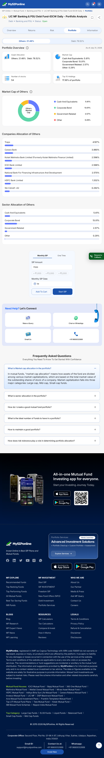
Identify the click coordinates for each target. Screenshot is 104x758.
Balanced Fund (75, 713)
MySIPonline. (49, 724)
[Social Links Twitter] (20, 560)
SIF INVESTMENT (46, 587)
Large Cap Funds (29, 713)
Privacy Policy (77, 623)
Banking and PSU (24, 21)
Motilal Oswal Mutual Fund (42, 689)
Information (92, 30)
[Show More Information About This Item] (27, 47)
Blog (8, 619)
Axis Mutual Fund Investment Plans (22, 698)
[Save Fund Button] (92, 17)
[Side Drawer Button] (99, 4)
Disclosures (76, 637)
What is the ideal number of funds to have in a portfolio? (34, 418)
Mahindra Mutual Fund (16, 689)
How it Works (44, 632)
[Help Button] (99, 745)
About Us (75, 582)
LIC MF (31, 695)
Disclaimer (76, 632)
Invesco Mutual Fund (15, 695)
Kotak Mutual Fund (61, 701)
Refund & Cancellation (81, 628)
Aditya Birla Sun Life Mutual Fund (41, 692)
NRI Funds (10, 605)
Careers (74, 605)
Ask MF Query (77, 596)
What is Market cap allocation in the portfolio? (29, 368)
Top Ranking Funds (15, 587)
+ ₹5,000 (62, 273)
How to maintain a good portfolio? (24, 429)
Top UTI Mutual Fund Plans (18, 701)
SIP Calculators (45, 619)
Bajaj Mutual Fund (55, 686)
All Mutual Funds (13, 596)
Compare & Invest (46, 628)
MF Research (12, 623)
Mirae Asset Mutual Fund (68, 689)
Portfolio (72, 30)
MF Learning (12, 637)
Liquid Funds (60, 713)
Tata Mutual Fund (42, 701)
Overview (11, 30)
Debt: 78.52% (77, 41)
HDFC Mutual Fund (15, 692)
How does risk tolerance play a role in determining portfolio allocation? (41, 440)
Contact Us (76, 600)
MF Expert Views (14, 628)
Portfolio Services (46, 605)
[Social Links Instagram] (34, 560)
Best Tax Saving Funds (16, 600)
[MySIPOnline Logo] (13, 4)
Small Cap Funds (14, 716)
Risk (52, 30)
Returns (31, 30)
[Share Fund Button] (99, 17)
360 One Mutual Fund (76, 686)
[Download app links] (62, 494)
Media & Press (77, 591)
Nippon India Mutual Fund (45, 705)
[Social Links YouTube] (27, 560)
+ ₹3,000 (50, 273)
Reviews (42, 637)
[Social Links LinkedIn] (14, 560)
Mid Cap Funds (31, 716)
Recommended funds (16, 582)
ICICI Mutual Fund (36, 686)
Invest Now (52, 752)
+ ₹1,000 (37, 273)
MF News (10, 632)
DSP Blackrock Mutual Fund (50, 695)
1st (38, 284)
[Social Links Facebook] (7, 560)
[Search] (87, 4)
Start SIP (63, 291)
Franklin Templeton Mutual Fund (56, 698)
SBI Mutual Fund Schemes (18, 705)
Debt (11, 21)
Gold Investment (46, 600)
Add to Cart (41, 291)
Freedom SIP (44, 591)
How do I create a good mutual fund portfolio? (29, 407)
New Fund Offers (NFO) (49, 596)
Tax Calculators (45, 623)
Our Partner (76, 587)
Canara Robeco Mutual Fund (73, 692)
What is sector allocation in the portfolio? (27, 396)
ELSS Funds (45, 713)
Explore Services (62, 553)
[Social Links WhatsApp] (40, 560)
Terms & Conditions (80, 619)
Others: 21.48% (26, 41)
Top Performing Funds (16, 591)
